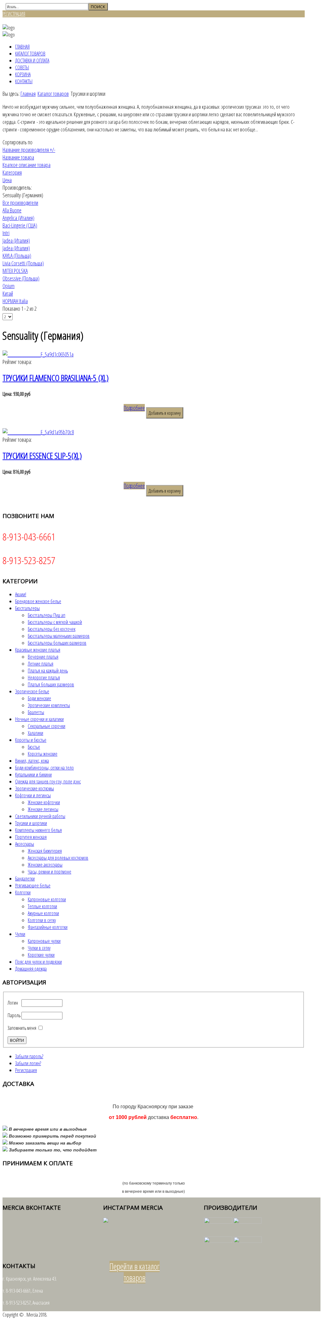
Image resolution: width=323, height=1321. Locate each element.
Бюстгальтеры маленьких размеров (59, 635)
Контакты (23, 81)
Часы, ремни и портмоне (49, 871)
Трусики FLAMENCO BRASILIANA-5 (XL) (56, 378)
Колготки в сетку (42, 920)
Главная (22, 46)
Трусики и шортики (31, 823)
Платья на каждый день (48, 670)
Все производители (20, 202)
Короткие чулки (41, 954)
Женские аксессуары (45, 864)
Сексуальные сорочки (46, 726)
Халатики (35, 733)
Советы (22, 67)
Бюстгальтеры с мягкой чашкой (55, 622)
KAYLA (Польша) (17, 255)
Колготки (23, 892)
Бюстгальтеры (27, 608)
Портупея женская (31, 837)
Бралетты (36, 712)
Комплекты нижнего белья (38, 830)
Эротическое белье (32, 691)
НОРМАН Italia (15, 301)
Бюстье (34, 746)
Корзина (23, 74)
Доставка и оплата (32, 60)
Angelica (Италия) (18, 218)
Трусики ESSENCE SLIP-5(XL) (42, 455)
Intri (6, 233)
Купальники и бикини (33, 774)
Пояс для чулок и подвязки (38, 961)
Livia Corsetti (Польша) (23, 263)
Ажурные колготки (43, 913)
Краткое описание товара (26, 165)
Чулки (20, 934)
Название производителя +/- (29, 149)
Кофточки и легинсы (33, 795)
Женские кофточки (44, 802)
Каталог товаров (30, 53)
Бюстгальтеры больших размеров (57, 642)
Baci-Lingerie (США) (20, 225)
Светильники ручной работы (40, 816)
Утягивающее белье (32, 885)
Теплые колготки (42, 906)
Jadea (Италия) (16, 240)
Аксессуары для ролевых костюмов (58, 857)
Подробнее (134, 408)
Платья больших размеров (51, 684)
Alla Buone (12, 210)
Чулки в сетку (39, 947)
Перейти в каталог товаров (134, 1272)
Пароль (14, 1015)
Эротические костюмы (34, 788)
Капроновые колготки (47, 899)
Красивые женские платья (37, 649)
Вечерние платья (43, 656)
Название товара (18, 157)
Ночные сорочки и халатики (39, 719)
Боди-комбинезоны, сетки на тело (44, 767)
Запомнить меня (22, 1027)
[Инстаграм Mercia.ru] (105, 1220)
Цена (7, 180)
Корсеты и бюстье (30, 739)
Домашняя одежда (31, 968)
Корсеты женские (42, 753)
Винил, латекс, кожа (32, 760)
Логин (13, 1002)
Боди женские (39, 698)
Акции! (20, 594)
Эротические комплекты (49, 705)
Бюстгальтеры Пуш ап (46, 615)
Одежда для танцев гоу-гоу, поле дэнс (48, 781)
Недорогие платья (44, 677)
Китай (8, 293)
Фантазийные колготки (48, 927)
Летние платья (40, 663)
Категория (12, 172)
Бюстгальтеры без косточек (51, 629)
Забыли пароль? (29, 1056)
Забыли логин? (28, 1063)
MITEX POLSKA (15, 270)
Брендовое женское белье (38, 601)
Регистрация (26, 1070)
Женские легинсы (43, 809)
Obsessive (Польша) (21, 278)
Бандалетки (25, 878)
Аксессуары (24, 843)
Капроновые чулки (44, 940)
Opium (9, 286)
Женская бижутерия (45, 850)
